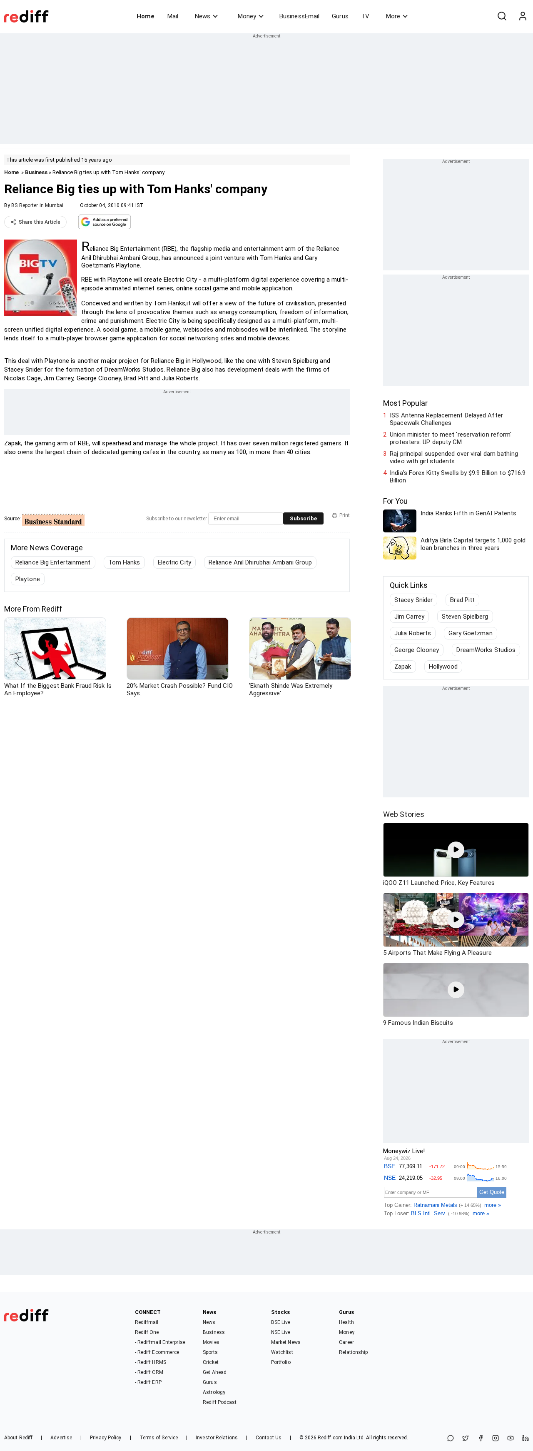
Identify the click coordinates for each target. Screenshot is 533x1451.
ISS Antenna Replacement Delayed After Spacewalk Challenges (446, 419)
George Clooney (416, 650)
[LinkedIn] (525, 1439)
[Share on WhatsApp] (450, 1439)
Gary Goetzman (470, 633)
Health (346, 1322)
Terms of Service (158, 1438)
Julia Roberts (412, 633)
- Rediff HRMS (150, 1362)
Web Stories (403, 814)
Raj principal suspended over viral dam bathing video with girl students (454, 457)
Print (344, 515)
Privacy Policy (105, 1438)
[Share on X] (465, 1439)
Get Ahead (215, 1372)
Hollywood (443, 666)
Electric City (174, 562)
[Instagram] (495, 1439)
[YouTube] (510, 1439)
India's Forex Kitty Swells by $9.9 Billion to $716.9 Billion (458, 476)
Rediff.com (330, 1438)
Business (36, 172)
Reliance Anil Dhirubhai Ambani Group (260, 562)
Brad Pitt (462, 600)
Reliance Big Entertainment (53, 562)
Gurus (340, 16)
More (393, 16)
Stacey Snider (413, 600)
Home (145, 16)
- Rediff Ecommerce (157, 1352)
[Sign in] (522, 16)
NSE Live (281, 1332)
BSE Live (281, 1322)
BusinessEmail (299, 16)
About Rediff (18, 1438)
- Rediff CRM (149, 1372)
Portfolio (281, 1362)
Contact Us (268, 1438)
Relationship (353, 1352)
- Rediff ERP (148, 1382)
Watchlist (282, 1352)
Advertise (61, 1438)
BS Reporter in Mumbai (37, 205)
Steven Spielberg (465, 616)
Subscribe (303, 518)
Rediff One (147, 1332)
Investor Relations (217, 1438)
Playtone (27, 579)
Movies (211, 1342)
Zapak (402, 666)
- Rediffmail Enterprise (160, 1342)
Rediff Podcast (220, 1402)
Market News (286, 1342)
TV (365, 16)
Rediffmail (147, 1322)
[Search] (502, 16)
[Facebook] (480, 1439)
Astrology (214, 1392)
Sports (210, 1352)
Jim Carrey (409, 616)
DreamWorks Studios (486, 650)
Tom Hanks (124, 562)
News (202, 16)
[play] (456, 850)
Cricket (211, 1362)
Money (247, 16)
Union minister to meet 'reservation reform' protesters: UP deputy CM (450, 438)
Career (346, 1342)
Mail (172, 16)
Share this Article (39, 222)
